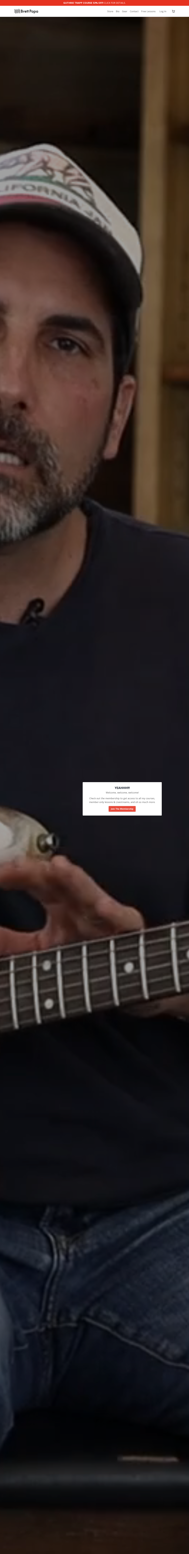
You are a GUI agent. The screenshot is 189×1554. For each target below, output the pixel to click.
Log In (162, 11)
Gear (124, 11)
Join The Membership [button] (122, 808)
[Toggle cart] (173, 11)
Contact (134, 11)
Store (110, 11)
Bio (117, 11)
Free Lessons (148, 11)
